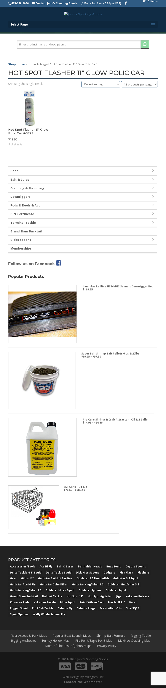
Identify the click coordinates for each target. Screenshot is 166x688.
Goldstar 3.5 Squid (125, 578)
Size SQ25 (132, 608)
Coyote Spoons (136, 566)
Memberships (21, 248)
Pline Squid (67, 602)
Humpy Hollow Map (56, 640)
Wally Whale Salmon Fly (49, 614)
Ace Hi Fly (46, 566)
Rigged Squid (19, 608)
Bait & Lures (19, 179)
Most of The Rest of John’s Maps (68, 646)
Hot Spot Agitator (100, 596)
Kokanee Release (137, 596)
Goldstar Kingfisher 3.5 (123, 584)
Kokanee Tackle (45, 602)
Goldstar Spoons (90, 590)
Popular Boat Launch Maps (72, 635)
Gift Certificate (22, 214)
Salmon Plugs (86, 608)
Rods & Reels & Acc (25, 205)
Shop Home (16, 64)
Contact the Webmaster (83, 682)
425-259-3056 (20, 3)
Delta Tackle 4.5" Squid (26, 572)
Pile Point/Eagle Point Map (93, 640)
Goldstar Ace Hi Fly (23, 584)
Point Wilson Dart (92, 602)
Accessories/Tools (22, 566)
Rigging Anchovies (23, 640)
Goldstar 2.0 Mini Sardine (55, 578)
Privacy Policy (106, 646)
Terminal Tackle (23, 223)
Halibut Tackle (52, 596)
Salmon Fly (65, 608)
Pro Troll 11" (116, 602)
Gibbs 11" (27, 578)
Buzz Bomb (113, 566)
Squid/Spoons (19, 614)
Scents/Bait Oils (111, 608)
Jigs (118, 596)
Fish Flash (126, 572)
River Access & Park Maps (28, 635)
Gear (14, 171)
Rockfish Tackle (43, 608)
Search (144, 44)
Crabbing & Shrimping (27, 188)
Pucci (133, 602)
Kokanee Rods (19, 602)
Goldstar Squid (116, 590)
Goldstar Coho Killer (54, 584)
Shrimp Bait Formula (110, 635)
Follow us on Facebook (32, 263)
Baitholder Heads (90, 566)
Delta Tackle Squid (59, 572)
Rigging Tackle (141, 635)
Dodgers (109, 572)
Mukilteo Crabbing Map (134, 640)
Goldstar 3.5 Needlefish (93, 578)
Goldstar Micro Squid (60, 590)
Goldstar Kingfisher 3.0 (87, 584)
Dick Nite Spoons (87, 572)
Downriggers (20, 197)
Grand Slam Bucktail (26, 231)
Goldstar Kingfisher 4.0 (25, 590)
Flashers (143, 572)
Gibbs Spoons (20, 240)
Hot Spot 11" (75, 596)
